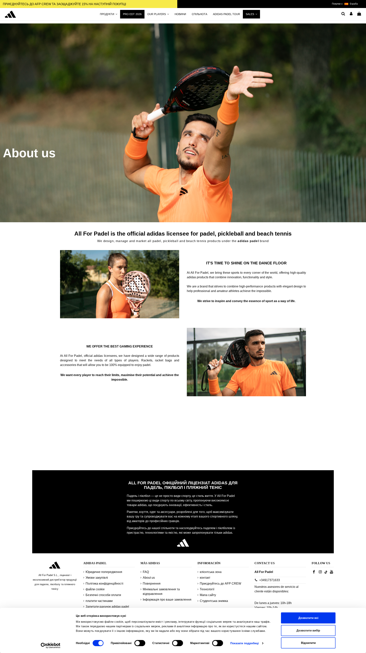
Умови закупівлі (97, 577)
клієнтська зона (211, 572)
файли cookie (95, 589)
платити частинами (99, 600)
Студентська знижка (214, 600)
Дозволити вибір (308, 630)
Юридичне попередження (104, 572)
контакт (205, 577)
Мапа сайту (208, 595)
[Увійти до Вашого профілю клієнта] (351, 13)
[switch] (139, 643)
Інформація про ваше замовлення (167, 599)
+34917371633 (269, 580)
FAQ (146, 572)
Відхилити (308, 642)
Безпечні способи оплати (103, 595)
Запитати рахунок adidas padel (107, 606)
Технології (207, 589)
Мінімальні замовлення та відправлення (161, 591)
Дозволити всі (308, 617)
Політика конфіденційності (104, 583)
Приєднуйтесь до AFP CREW (220, 583)
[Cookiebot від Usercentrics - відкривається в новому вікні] (50, 645)
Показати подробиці (244, 643)
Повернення (152, 583)
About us (149, 577)
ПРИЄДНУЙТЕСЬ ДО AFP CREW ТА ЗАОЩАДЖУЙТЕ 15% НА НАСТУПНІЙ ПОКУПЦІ (64, 4)
